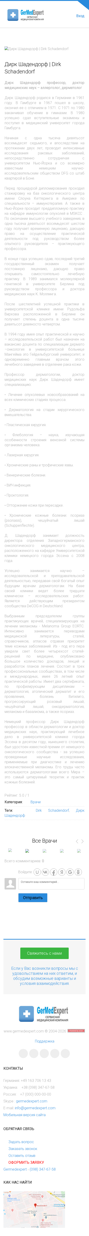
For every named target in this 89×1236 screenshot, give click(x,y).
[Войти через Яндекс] (61, 872)
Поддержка (44, 1041)
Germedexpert (15, 1169)
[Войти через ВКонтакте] (45, 872)
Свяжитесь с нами (44, 953)
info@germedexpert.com (35, 1108)
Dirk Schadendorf (52, 810)
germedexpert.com (31, 1101)
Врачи (36, 802)
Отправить (33, 897)
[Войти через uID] (37, 872)
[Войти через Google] (70, 872)
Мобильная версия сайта (24, 1115)
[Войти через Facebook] (53, 872)
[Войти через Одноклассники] (78, 872)
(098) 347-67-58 (43, 1169)
